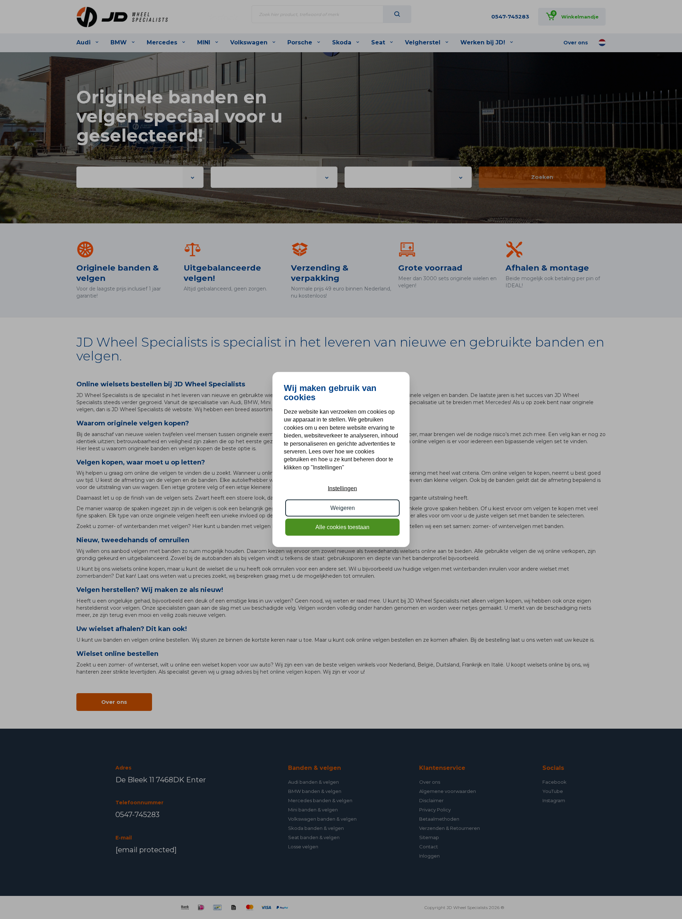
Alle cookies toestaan (342, 527)
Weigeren (342, 508)
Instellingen (342, 488)
